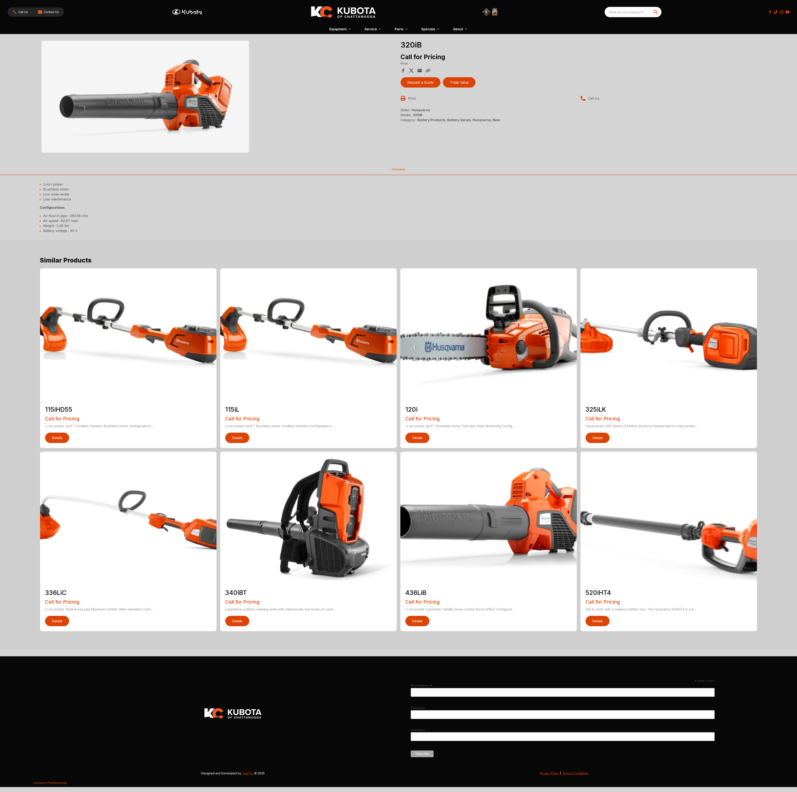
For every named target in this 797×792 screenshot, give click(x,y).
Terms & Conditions (575, 773)
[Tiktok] (776, 12)
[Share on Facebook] (403, 70)
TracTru (247, 773)
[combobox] (633, 12)
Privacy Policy (549, 773)
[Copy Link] (427, 70)
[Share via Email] (419, 70)
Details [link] (57, 438)
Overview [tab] (398, 169)
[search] (656, 12)
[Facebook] (770, 12)
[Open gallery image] (145, 97)
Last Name (418, 730)
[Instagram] (782, 12)
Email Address (421, 685)
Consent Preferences (50, 783)
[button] (20, 12)
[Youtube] (787, 12)
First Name (418, 708)
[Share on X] (411, 70)
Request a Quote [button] (420, 82)
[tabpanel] (219, 97)
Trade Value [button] (459, 82)
